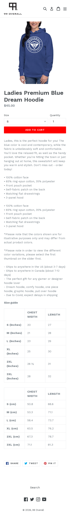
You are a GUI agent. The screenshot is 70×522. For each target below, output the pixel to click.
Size (6, 115)
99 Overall (38, 510)
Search (35, 487)
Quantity (55, 115)
